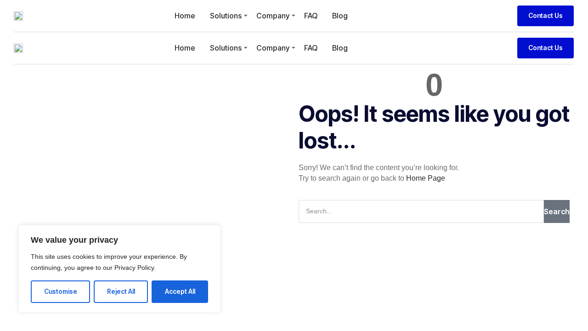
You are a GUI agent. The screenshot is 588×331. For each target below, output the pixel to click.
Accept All (180, 291)
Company (272, 15)
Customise (60, 291)
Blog (340, 15)
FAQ (310, 15)
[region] (119, 269)
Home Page (425, 178)
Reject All (121, 291)
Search (557, 211)
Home (185, 15)
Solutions (226, 15)
